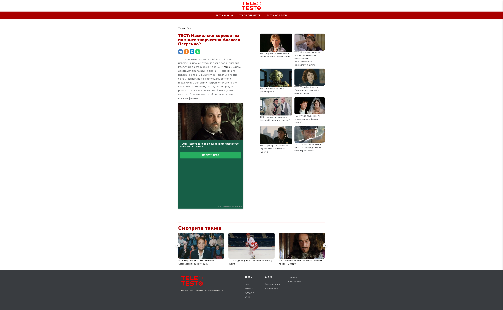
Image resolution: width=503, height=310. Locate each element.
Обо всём (249, 296)
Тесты (181, 28)
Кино (247, 284)
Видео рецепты (272, 284)
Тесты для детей (250, 15)
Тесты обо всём (277, 15)
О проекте (292, 277)
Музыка (249, 288)
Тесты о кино (224, 15)
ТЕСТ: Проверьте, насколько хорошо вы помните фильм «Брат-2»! (274, 148)
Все (189, 28)
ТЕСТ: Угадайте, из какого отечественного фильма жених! (307, 119)
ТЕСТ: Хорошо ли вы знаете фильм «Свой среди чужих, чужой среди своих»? (307, 147)
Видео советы (271, 288)
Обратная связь (294, 281)
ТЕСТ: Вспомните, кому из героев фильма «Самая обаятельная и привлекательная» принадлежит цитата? (307, 58)
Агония (226, 67)
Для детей (250, 292)
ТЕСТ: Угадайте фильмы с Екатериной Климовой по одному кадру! (307, 90)
